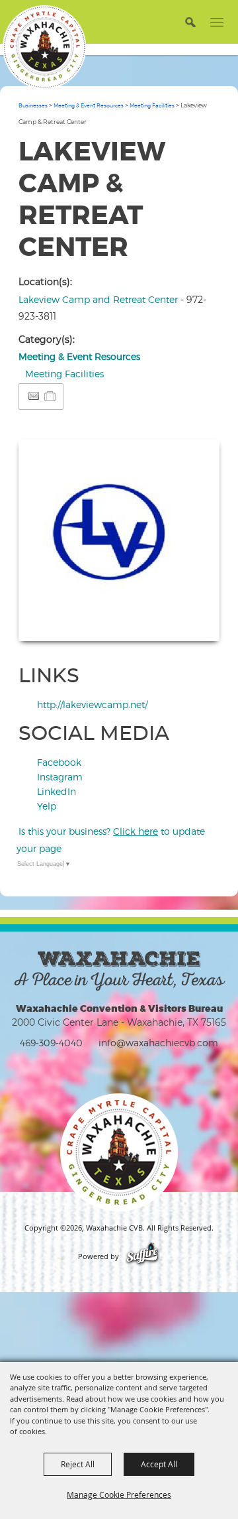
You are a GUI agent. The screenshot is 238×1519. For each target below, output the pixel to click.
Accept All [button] (159, 1464)
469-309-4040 (51, 1042)
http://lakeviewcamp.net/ (92, 704)
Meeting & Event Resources (89, 105)
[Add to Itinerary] (50, 396)
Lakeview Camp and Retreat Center (98, 299)
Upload (193, 623)
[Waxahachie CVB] (44, 47)
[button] (190, 21)
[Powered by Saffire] (142, 1256)
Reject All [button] (78, 1464)
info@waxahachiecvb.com (158, 1042)
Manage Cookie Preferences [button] (119, 1494)
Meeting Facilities (152, 105)
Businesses (33, 105)
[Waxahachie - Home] (119, 1152)
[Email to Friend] (34, 396)
